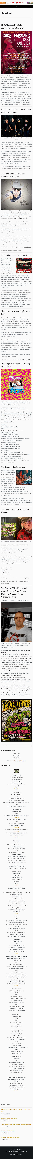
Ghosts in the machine (7, 1131)
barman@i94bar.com (20, 761)
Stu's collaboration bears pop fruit (15, 255)
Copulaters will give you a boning (10, 1137)
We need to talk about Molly (9, 1118)
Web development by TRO (16, 1154)
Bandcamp (11, 321)
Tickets (16, 789)
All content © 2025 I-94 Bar (16, 1149)
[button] (16, 6)
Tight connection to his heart (13, 467)
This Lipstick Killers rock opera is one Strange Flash (16, 1124)
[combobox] (16, 745)
